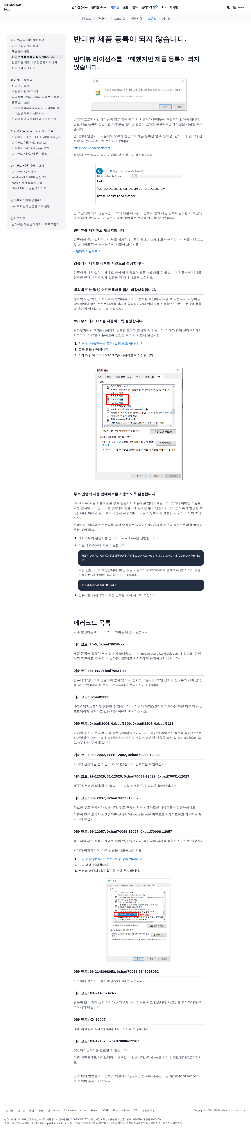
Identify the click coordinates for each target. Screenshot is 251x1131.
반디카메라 (149, 7)
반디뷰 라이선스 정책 (25, 45)
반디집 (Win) (80, 7)
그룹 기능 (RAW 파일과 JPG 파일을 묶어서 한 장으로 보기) (37, 107)
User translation (121, 1110)
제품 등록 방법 (21, 51)
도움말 (152, 18)
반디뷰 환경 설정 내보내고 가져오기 (34, 119)
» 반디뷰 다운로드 (86, 251)
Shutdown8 (70, 1110)
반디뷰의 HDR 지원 (24, 171)
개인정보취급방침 (172, 1123)
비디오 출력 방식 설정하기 (28, 113)
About (83, 1110)
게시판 (174, 7)
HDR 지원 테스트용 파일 (27, 182)
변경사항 (136, 18)
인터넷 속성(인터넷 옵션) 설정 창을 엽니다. (109, 343)
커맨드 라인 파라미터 (25, 91)
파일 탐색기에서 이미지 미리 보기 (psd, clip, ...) (37, 96)
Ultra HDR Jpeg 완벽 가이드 (29, 188)
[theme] (229, 7)
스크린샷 (119, 18)
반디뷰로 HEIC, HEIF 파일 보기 (31, 153)
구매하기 (102, 18)
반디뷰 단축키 (20, 85)
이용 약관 (155, 1123)
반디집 (21, 1110)
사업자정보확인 (99, 1119)
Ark (163, 7)
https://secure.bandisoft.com (92, 148)
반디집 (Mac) (99, 7)
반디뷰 (115, 7)
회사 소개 (9, 1123)
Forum (94, 1110)
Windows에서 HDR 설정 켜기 (30, 177)
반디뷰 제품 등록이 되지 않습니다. (33, 56)
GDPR (105, 1110)
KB (136, 1110)
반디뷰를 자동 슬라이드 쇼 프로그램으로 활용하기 (37, 224)
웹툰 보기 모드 (21, 102)
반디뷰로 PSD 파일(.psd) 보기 (30, 142)
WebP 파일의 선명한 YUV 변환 (31, 206)
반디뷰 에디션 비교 (23, 67)
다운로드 (86, 18)
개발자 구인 (148, 1110)
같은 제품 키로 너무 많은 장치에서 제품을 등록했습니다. (37, 62)
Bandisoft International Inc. (232, 1110)
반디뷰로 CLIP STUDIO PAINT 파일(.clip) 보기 (37, 137)
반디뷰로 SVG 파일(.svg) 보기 (30, 148)
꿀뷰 (135, 7)
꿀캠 (126, 7)
